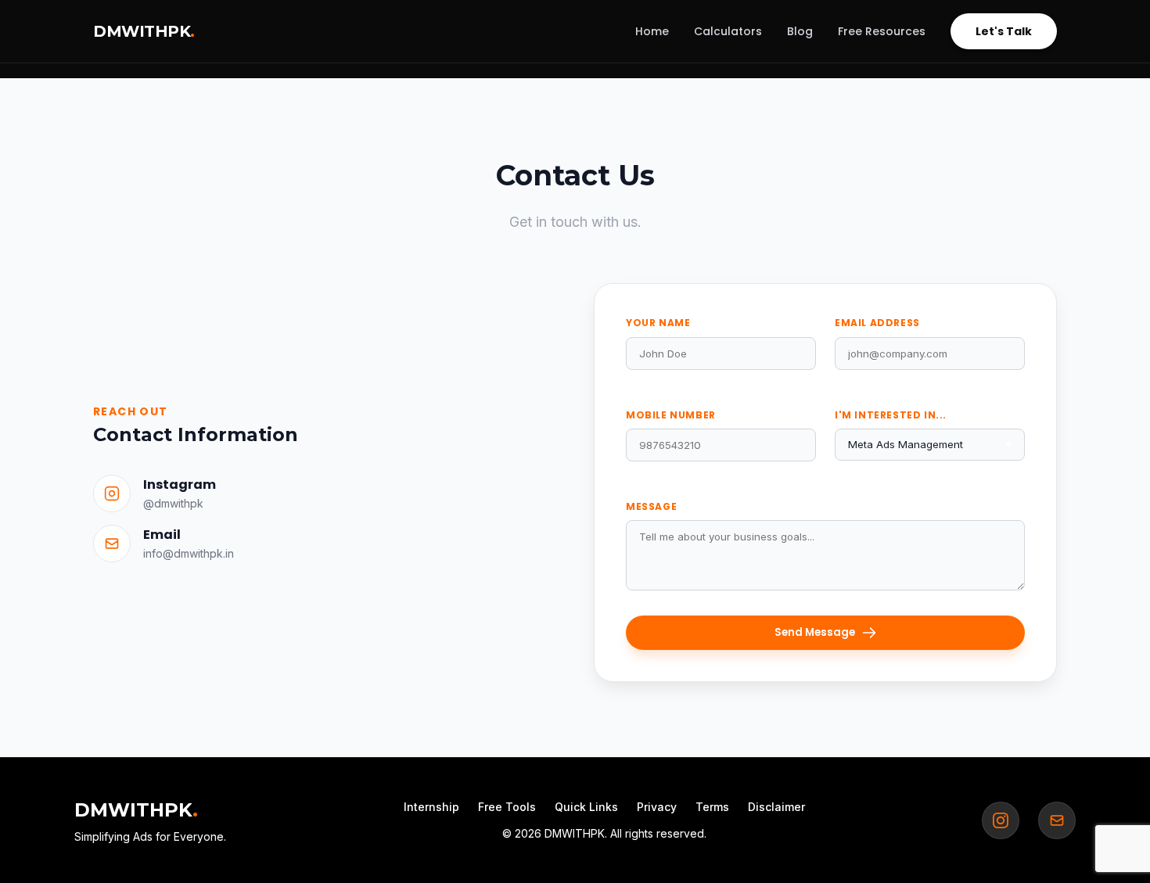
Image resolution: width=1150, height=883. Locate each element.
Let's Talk (1004, 31)
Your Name (658, 322)
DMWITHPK (144, 31)
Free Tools (507, 806)
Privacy (657, 806)
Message (651, 506)
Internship (431, 806)
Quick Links (586, 806)
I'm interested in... (891, 415)
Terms (712, 806)
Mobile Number (671, 415)
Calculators (728, 31)
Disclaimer (776, 806)
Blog (800, 31)
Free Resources (881, 31)
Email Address (877, 322)
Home (652, 31)
